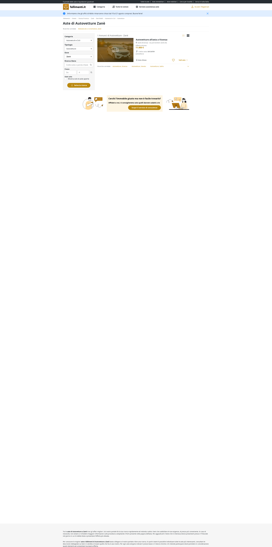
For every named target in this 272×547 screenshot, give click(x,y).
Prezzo (67, 69)
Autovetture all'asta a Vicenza (151, 39)
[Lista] (183, 35)
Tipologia (68, 45)
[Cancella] (91, 40)
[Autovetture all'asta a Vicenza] (115, 50)
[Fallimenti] (74, 7)
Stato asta (68, 77)
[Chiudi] (207, 13)
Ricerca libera (70, 61)
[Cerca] (91, 65)
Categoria (69, 36)
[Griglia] (188, 35)
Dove (67, 52)
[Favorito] (173, 60)
